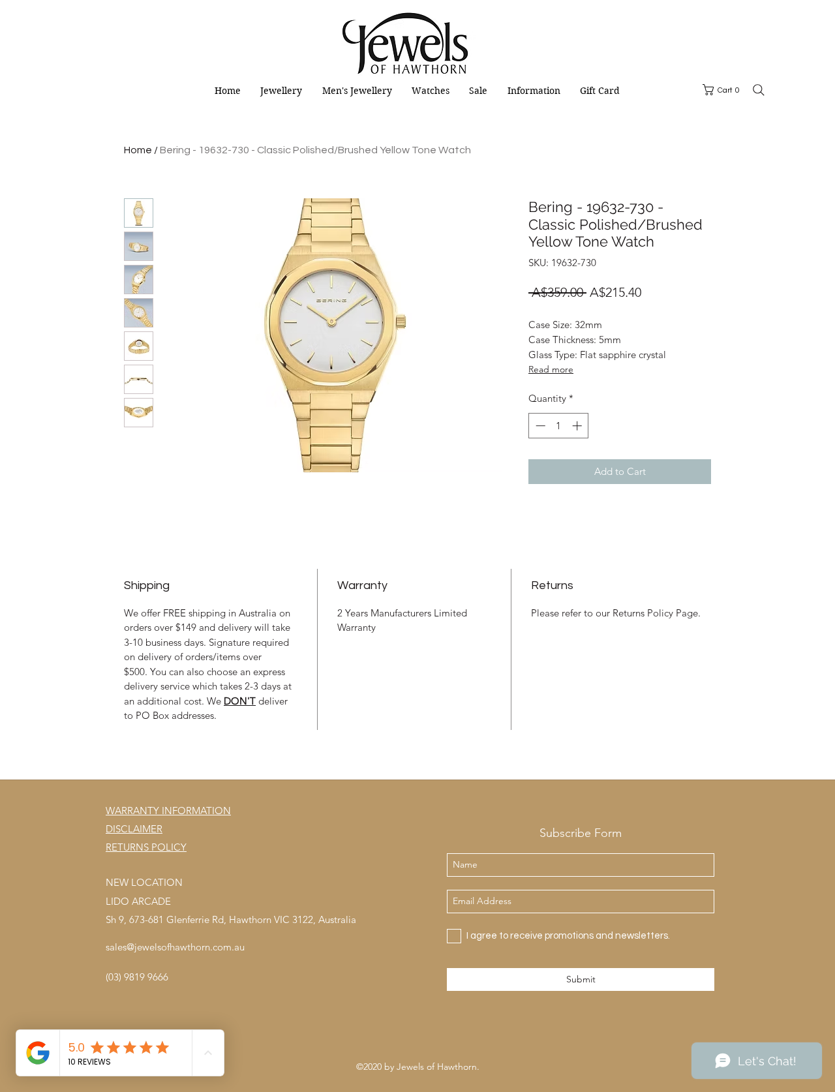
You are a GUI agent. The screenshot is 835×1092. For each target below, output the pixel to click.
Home (138, 150)
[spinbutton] (558, 426)
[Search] (758, 90)
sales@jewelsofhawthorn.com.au (175, 947)
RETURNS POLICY (146, 847)
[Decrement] (539, 426)
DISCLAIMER (134, 829)
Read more (550, 369)
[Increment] (578, 426)
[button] (723, 89)
